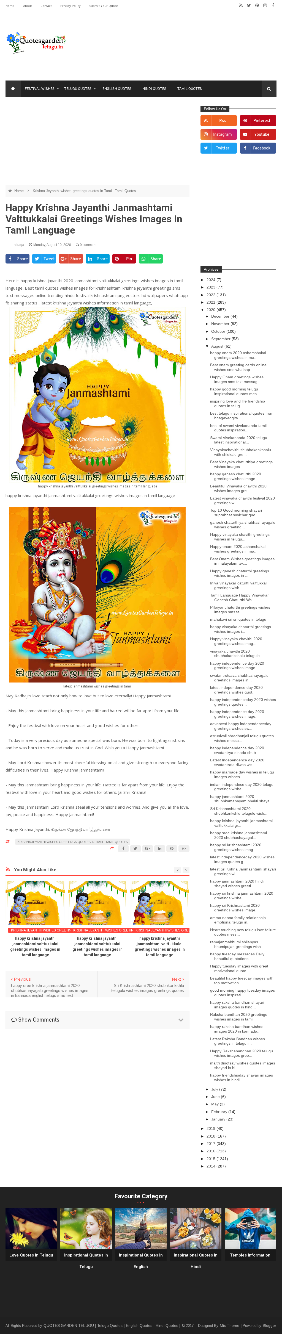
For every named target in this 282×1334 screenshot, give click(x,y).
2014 (211, 1166)
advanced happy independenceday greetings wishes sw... (240, 726)
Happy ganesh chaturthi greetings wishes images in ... (239, 573)
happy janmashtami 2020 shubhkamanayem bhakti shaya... (241, 798)
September (221, 339)
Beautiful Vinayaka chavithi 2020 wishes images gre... (238, 488)
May (215, 1104)
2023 (211, 287)
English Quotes (116, 89)
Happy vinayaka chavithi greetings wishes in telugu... (240, 536)
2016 (211, 1151)
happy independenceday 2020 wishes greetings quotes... (243, 701)
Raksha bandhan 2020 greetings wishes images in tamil (238, 1016)
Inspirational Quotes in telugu (86, 1261)
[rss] (241, 5)
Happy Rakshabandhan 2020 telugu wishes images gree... (241, 1053)
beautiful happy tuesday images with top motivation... (241, 980)
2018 (211, 1136)
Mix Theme (230, 1325)
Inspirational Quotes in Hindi (196, 1261)
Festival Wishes (40, 89)
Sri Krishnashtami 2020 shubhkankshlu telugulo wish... (238, 811)
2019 (211, 1128)
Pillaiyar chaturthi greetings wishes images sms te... (240, 609)
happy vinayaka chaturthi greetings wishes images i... (240, 629)
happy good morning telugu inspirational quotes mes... (235, 391)
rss (222, 121)
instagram (222, 135)
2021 (211, 302)
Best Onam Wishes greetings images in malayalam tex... (242, 561)
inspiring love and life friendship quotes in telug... (237, 403)
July (215, 1089)
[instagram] (265, 5)
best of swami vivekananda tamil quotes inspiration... (238, 427)
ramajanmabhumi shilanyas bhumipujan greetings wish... (237, 944)
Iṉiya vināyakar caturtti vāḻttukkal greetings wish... (238, 585)
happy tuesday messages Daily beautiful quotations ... (237, 956)
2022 (211, 295)
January (218, 1119)
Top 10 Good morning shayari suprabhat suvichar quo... (236, 512)
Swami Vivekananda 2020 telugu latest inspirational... (238, 440)
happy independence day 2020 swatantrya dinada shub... (237, 750)
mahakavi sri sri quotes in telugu (238, 619)
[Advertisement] (97, 140)
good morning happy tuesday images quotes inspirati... (242, 992)
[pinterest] (257, 5)
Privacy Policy (71, 6)
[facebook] (273, 5)
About (28, 6)
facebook (261, 148)
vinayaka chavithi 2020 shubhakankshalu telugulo (235, 653)
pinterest (261, 121)
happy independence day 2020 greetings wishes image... (237, 665)
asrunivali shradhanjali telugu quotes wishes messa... (242, 738)
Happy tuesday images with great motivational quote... (239, 968)
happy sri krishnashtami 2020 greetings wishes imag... (235, 847)
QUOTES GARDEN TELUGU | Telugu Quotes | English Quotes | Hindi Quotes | (112, 1325)
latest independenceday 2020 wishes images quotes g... (242, 859)
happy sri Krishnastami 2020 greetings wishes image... (235, 907)
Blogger (269, 1325)
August (217, 346)
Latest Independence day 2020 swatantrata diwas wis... (237, 762)
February (219, 1112)
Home (10, 6)
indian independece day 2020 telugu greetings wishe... (241, 786)
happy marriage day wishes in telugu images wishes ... (242, 774)
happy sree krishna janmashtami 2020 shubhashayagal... (238, 835)
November (221, 323)
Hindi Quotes (154, 89)
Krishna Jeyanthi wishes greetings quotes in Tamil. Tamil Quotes (84, 191)
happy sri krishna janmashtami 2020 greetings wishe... (241, 895)
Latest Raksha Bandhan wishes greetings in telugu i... (237, 1041)
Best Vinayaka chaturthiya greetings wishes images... (241, 464)
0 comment (87, 245)
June (216, 1096)
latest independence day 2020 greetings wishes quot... (236, 689)
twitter (222, 148)
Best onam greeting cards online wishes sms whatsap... (238, 367)
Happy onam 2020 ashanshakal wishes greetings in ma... (237, 548)
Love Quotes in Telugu (31, 1255)
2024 (211, 280)
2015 (211, 1158)
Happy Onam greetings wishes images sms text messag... (237, 379)
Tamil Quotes (189, 89)
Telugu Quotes (77, 89)
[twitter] (249, 5)
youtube (261, 135)
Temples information (250, 1255)
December (221, 316)
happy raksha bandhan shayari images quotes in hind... (237, 1004)
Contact (46, 6)
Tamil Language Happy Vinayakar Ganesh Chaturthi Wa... (239, 597)
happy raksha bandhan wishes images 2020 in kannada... (236, 1028)
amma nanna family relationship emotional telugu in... (238, 920)
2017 (211, 1143)
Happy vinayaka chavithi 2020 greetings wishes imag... (236, 641)
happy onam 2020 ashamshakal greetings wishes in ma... (238, 355)
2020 (211, 309)
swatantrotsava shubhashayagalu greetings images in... (239, 677)
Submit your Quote (103, 6)
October (218, 331)
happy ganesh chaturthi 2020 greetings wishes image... (235, 476)
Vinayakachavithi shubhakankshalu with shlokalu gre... (240, 452)
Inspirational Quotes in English (141, 1261)
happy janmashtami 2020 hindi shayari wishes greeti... (237, 883)
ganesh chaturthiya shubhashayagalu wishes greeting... (242, 524)
